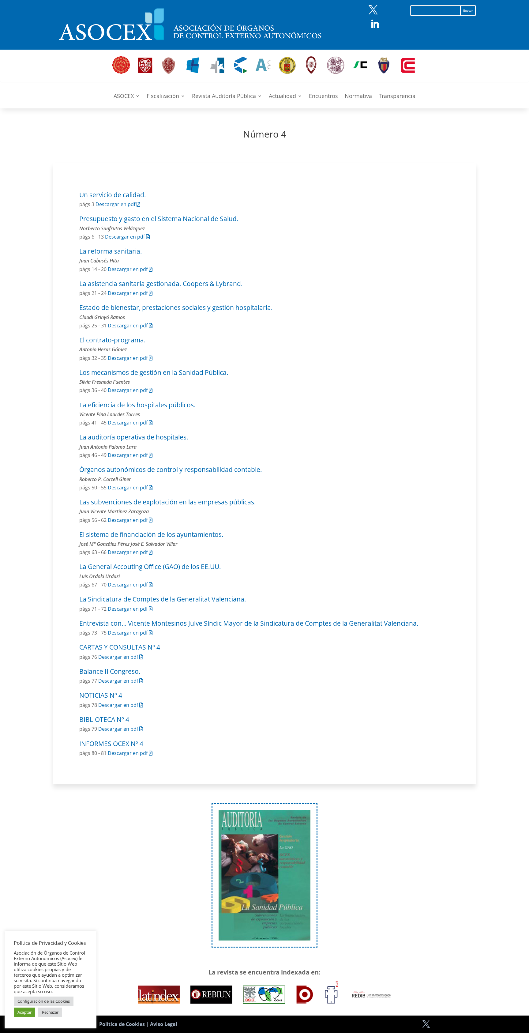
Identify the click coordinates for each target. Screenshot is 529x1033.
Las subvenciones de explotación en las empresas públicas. (167, 502)
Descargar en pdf (116, 204)
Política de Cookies (122, 1024)
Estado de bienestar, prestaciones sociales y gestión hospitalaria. (176, 307)
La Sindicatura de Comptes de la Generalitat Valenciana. (162, 599)
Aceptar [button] (24, 1012)
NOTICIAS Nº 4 (100, 695)
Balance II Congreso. (110, 671)
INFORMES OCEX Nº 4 (111, 743)
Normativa (358, 97)
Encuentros (323, 97)
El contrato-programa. (112, 340)
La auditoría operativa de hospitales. (133, 437)
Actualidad (282, 97)
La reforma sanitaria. (110, 251)
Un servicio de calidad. (112, 194)
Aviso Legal (163, 1024)
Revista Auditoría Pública (224, 97)
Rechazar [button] (50, 1012)
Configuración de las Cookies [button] (43, 1001)
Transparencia (397, 97)
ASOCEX (124, 97)
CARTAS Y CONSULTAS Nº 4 (119, 647)
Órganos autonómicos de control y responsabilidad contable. (170, 469)
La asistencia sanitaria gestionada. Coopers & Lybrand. (161, 283)
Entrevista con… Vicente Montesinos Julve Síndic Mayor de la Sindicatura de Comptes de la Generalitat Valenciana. (248, 623)
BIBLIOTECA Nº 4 (104, 719)
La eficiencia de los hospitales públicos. (137, 405)
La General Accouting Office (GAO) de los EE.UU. (150, 566)
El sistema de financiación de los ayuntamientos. (151, 534)
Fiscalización (163, 97)
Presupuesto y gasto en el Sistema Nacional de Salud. (158, 218)
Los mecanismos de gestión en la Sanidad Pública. (153, 372)
